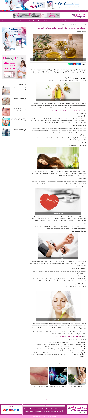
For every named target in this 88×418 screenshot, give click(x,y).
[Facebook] (13, 10)
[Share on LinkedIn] (71, 64)
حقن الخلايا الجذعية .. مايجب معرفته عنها (58, 386)
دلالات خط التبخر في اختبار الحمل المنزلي (19, 88)
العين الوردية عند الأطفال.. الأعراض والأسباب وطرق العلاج (19, 109)
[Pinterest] (7, 10)
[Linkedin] (5, 10)
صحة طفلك (34, 20)
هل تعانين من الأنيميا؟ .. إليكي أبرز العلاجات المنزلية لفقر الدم (65, 110)
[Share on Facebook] (80, 64)
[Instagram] (9, 10)
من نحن (11, 406)
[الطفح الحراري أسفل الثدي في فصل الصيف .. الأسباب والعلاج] (39, 376)
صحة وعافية (52, 20)
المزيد (17, 20)
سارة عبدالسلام (80, 31)
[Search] (2, 21)
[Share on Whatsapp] (69, 64)
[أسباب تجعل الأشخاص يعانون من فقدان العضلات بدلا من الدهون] (77, 376)
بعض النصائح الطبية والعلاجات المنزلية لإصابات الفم (68, 337)
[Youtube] (3, 10)
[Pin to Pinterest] (74, 64)
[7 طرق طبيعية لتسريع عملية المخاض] (6, 132)
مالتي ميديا (28, 20)
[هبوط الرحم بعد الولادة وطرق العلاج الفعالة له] (6, 122)
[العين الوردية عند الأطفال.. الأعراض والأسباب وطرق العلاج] (6, 112)
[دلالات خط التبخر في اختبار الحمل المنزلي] (6, 91)
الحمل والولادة (64, 20)
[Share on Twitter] (77, 64)
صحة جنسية (40, 20)
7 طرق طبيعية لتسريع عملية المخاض (20, 130)
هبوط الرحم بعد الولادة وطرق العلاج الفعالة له (18, 119)
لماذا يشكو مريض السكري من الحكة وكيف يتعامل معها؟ (20, 99)
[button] (32, 378)
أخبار (70, 20)
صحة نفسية (46, 20)
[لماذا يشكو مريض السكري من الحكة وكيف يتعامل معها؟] (6, 101)
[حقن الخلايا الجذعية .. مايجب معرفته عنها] (58, 376)
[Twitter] (11, 10)
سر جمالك (58, 20)
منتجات (22, 20)
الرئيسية (74, 20)
